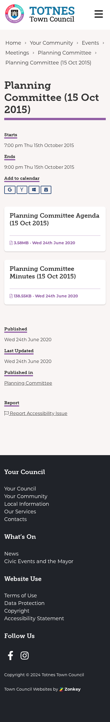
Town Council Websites (28, 689)
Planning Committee (28, 383)
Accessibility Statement (34, 618)
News (11, 554)
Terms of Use (20, 596)
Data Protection (24, 603)
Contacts (15, 519)
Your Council (20, 489)
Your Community (25, 496)
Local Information (26, 504)
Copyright (16, 611)
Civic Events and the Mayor (38, 561)
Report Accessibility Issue (38, 413)
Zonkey (72, 689)
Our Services (20, 512)
